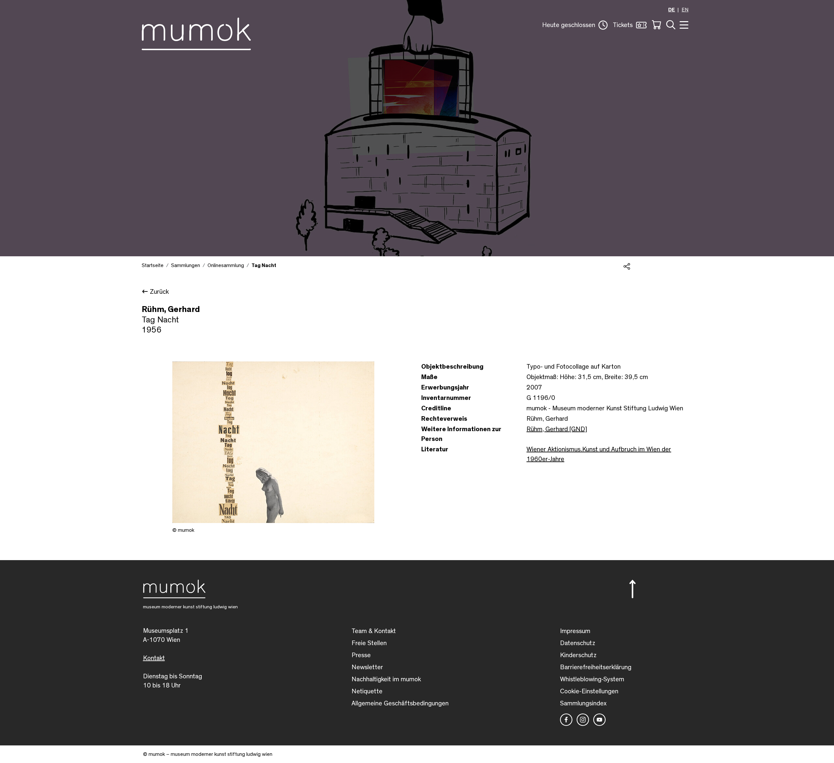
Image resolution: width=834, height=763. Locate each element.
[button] (574, 25)
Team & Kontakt (374, 631)
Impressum (575, 631)
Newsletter (367, 667)
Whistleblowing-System (592, 679)
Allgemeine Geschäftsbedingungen (400, 703)
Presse (361, 655)
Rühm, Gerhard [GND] (556, 429)
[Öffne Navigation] (683, 24)
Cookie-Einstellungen (589, 691)
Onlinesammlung (226, 265)
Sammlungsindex (583, 703)
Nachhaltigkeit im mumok (386, 679)
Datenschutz (577, 643)
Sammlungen (185, 265)
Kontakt (154, 658)
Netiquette (367, 691)
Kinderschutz (578, 655)
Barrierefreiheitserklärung (595, 667)
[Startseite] (196, 32)
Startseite (153, 265)
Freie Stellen (369, 643)
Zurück (159, 292)
